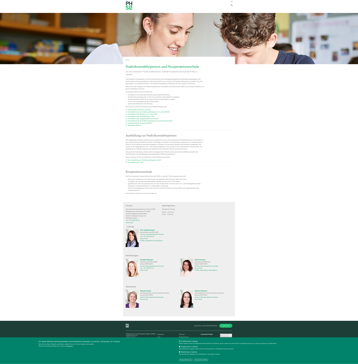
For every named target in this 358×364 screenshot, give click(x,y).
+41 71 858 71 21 (148, 268)
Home (127, 60)
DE (232, 1)
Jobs (158, 337)
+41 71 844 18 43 (148, 236)
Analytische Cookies (189, 347)
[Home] (127, 327)
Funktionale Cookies (189, 341)
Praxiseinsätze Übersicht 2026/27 (139, 110)
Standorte (160, 334)
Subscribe (225, 326)
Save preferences (186, 360)
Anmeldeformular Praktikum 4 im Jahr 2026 (142, 114)
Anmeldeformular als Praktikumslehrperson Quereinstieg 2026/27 (150, 121)
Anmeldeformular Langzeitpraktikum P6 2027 (143, 119)
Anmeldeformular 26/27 (136, 162)
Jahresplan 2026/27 (134, 125)
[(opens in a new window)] (207, 334)
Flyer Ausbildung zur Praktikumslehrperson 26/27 (144, 160)
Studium (182, 334)
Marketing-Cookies (189, 352)
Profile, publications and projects (151, 240)
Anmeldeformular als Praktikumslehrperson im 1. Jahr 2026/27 (149, 112)
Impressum (69, 346)
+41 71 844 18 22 (134, 220)
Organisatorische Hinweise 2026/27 (140, 123)
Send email (129, 222)
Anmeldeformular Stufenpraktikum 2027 (141, 116)
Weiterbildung (184, 337)
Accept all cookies (201, 360)
